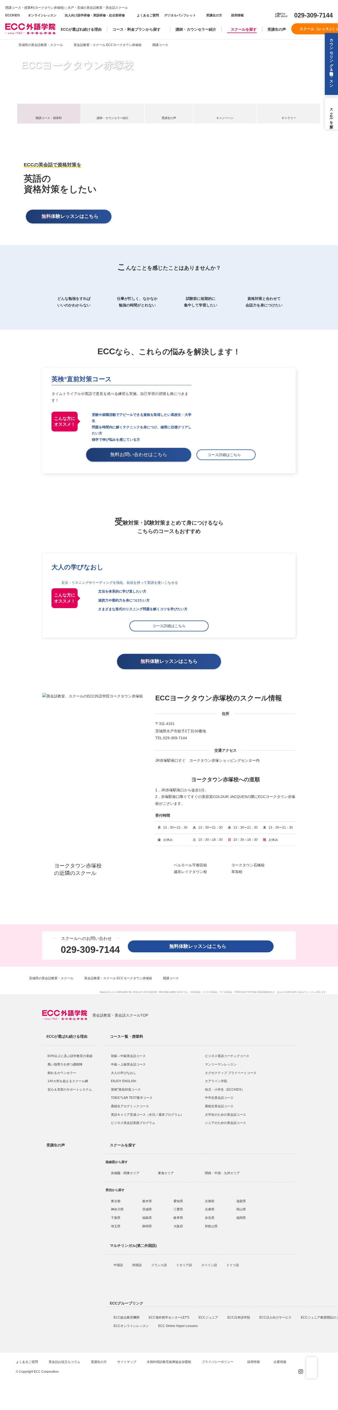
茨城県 (147, 1209)
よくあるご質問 (148, 15)
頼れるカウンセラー (62, 1073)
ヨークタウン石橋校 (248, 865)
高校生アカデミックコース (130, 1106)
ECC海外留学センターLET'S (169, 1317)
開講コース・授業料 (49, 118)
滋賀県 (241, 1201)
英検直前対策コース (81, 379)
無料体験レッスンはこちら (200, 946)
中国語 (119, 1265)
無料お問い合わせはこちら (141, 454)
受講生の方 (214, 15)
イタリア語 (184, 1265)
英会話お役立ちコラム (64, 1362)
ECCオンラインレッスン (132, 1326)
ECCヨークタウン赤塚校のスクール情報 (218, 698)
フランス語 (159, 1265)
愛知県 (178, 1201)
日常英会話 (195, 992)
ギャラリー (288, 118)
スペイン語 (209, 1265)
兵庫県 (209, 1209)
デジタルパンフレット (180, 15)
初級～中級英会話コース (128, 1056)
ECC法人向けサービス (275, 1317)
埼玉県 (115, 1226)
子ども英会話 (225, 992)
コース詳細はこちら (226, 455)
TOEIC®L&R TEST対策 (245, 992)
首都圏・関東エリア (125, 1173)
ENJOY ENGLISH (123, 1081)
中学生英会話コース (219, 1098)
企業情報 (280, 1362)
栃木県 (147, 1201)
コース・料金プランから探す (136, 29)
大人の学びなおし (123, 1073)
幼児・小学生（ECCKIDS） (225, 1089)
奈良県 (209, 1218)
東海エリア (166, 1173)
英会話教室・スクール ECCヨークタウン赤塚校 (108, 45)
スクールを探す (244, 29)
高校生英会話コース (219, 1106)
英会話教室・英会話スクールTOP (120, 1015)
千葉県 (115, 1218)
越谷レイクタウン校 (190, 872)
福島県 (147, 1218)
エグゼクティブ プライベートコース (230, 1073)
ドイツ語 (233, 1265)
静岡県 (147, 1226)
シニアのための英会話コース (225, 1123)
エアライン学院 (216, 1081)
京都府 (209, 1201)
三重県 (178, 1209)
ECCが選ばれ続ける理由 (81, 29)
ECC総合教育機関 (127, 1317)
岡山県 (241, 1209)
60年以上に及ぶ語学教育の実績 (70, 1056)
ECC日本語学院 (239, 1317)
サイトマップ (126, 1362)
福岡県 (241, 1218)
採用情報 (237, 15)
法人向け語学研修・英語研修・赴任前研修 (95, 15)
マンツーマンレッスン (221, 1064)
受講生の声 (276, 29)
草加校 (236, 872)
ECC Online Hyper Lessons (178, 1326)
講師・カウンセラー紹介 (196, 29)
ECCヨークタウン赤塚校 (77, 65)
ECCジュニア (209, 1317)
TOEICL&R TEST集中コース (132, 1098)
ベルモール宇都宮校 (190, 865)
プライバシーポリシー (218, 1362)
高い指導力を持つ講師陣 (65, 1064)
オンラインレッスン (42, 15)
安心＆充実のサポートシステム (70, 1089)
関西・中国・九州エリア (222, 1173)
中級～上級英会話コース (128, 1064)
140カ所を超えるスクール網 (68, 1081)
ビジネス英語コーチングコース (227, 1056)
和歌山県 (211, 1226)
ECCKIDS (12, 15)
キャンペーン (225, 118)
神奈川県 (117, 1209)
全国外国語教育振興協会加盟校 (169, 1362)
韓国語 (137, 1265)
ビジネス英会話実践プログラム (133, 1123)
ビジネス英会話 (210, 992)
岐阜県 (178, 1218)
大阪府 (178, 1226)
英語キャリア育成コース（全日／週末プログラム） (147, 1115)
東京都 (115, 1201)
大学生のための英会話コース (225, 1115)
